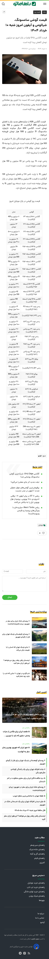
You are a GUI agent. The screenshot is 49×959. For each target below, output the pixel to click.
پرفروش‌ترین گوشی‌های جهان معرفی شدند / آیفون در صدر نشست (24, 489)
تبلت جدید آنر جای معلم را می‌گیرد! (25, 482)
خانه (44, 12)
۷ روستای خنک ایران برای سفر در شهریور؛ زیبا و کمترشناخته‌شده (18, 623)
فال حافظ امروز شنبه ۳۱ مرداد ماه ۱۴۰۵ (30, 810)
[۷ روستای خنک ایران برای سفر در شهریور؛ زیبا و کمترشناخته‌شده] (39, 622)
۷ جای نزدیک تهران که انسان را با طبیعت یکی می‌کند (18, 649)
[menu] (45, 4)
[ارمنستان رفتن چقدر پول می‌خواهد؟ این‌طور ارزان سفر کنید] (39, 661)
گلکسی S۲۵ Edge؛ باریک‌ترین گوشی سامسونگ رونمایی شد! (24, 475)
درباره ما (41, 913)
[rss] (29, 953)
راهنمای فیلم (39, 858)
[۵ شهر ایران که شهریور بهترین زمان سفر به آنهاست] (39, 748)
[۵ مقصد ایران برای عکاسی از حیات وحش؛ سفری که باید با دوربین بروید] (39, 732)
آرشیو (42, 922)
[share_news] (4, 12)
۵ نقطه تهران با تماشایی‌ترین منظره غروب (29, 796)
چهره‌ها (42, 900)
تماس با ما (40, 918)
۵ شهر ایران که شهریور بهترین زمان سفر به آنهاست (16, 749)
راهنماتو (10, 935)
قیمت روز (37, 12)
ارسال (10, 597)
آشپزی (42, 862)
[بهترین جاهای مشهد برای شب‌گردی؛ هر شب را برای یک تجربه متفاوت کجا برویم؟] (24, 710)
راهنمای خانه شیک (37, 849)
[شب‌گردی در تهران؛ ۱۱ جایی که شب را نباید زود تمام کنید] (39, 675)
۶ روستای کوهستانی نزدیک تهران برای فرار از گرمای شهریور (16, 636)
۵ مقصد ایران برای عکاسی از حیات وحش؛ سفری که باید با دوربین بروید (16, 734)
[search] (4, 4)
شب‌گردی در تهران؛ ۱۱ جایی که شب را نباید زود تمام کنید (16, 675)
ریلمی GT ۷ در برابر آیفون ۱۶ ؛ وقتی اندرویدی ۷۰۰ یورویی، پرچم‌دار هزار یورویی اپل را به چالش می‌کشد (24, 499)
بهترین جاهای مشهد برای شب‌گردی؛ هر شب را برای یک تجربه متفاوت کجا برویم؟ (25, 716)
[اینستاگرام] (24, 953)
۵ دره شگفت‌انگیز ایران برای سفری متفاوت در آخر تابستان (26, 780)
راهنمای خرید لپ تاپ (36, 887)
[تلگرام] (20, 953)
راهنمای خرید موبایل (36, 883)
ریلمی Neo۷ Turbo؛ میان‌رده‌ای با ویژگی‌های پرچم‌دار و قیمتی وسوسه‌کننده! (26, 510)
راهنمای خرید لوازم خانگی (34, 891)
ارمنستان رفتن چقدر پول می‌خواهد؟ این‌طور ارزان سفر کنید (16, 662)
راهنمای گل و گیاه (37, 854)
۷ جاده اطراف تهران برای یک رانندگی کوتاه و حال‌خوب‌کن (28, 771)
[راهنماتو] (24, 4)
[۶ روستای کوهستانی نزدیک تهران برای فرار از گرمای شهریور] (39, 635)
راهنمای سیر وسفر (37, 845)
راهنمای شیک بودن (37, 896)
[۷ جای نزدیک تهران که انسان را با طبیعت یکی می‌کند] (39, 648)
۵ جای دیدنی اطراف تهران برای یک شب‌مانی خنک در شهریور (24, 803)
